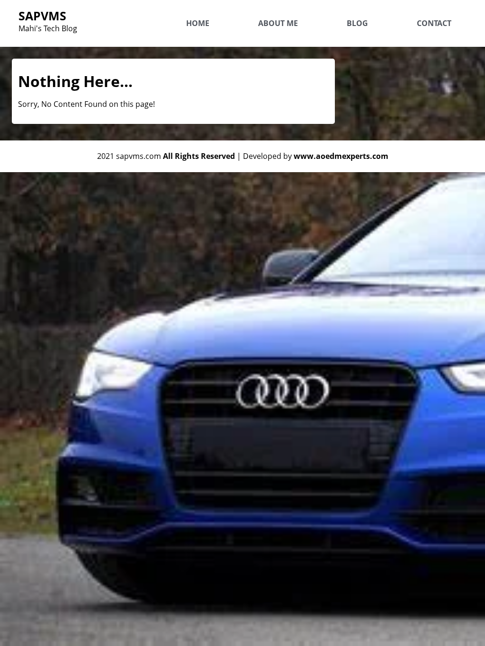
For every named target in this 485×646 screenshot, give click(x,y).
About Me (278, 23)
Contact (434, 23)
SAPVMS (42, 16)
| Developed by (312, 156)
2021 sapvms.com (166, 156)
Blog (357, 23)
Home (197, 23)
